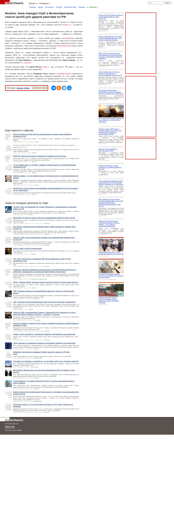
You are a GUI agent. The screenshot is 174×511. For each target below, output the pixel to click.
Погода (59, 7)
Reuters (65, 25)
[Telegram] (64, 88)
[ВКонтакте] (53, 88)
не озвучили (26, 63)
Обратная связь (9, 426)
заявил (45, 67)
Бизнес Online (23, 88)
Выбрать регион (10, 428)
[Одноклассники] (58, 88)
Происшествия (70, 7)
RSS (20, 430)
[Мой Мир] (69, 88)
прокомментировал (63, 74)
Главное (32, 7)
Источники (49, 7)
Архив (40, 7)
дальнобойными (67, 38)
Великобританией (64, 46)
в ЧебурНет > (92, 7)
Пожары (81, 7)
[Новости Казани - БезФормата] (12, 2)
